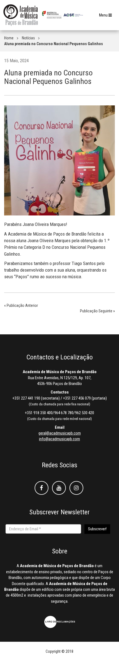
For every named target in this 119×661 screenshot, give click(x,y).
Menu (107, 17)
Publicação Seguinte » (97, 311)
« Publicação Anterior (21, 305)
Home (9, 38)
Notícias (28, 38)
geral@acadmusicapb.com (59, 433)
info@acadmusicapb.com (59, 438)
